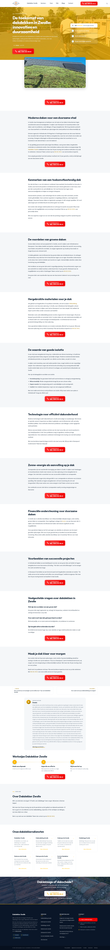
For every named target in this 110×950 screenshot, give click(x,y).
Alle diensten (44, 940)
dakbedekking (73, 304)
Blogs (63, 3)
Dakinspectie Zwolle (46, 922)
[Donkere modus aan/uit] (107, 3)
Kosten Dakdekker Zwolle (47, 936)
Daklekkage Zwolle (45, 925)
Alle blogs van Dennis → (38, 747)
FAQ (57, 3)
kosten (64, 521)
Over (51, 3)
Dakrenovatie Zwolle (46, 929)
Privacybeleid (67, 948)
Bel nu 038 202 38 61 (86, 919)
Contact (70, 3)
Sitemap (96, 948)
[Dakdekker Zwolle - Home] (15, 3)
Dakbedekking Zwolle (46, 918)
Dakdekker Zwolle (32, 3)
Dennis (17, 45)
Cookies (85, 948)
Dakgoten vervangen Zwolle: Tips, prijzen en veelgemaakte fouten (67, 920)
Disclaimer (90, 948)
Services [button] (43, 3)
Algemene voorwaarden (77, 948)
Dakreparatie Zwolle (46, 932)
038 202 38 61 (58, 152)
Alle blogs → (63, 937)
